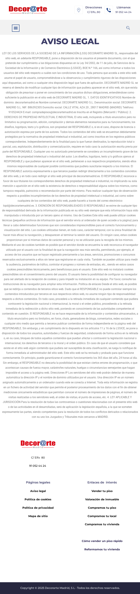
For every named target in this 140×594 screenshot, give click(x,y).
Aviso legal (38, 491)
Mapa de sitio (38, 516)
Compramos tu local (102, 516)
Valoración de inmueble (102, 499)
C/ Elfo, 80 (93, 12)
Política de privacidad (38, 507)
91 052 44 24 (123, 12)
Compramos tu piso (102, 507)
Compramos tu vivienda (102, 524)
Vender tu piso (102, 491)
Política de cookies (38, 499)
